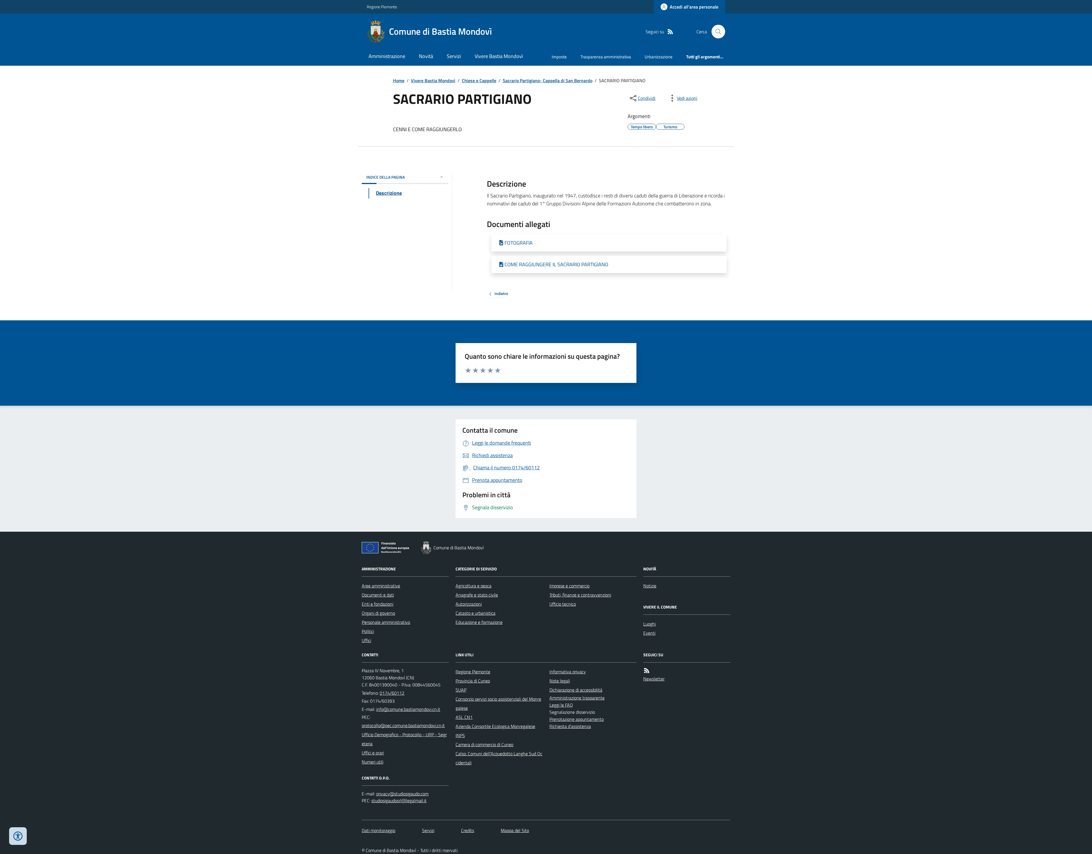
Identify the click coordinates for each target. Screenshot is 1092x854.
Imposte (559, 56)
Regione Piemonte (382, 7)
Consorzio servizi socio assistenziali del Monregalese (498, 703)
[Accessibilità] (17, 836)
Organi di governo (378, 613)
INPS (460, 735)
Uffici (366, 640)
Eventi (649, 633)
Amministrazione (387, 56)
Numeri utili (372, 761)
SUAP (461, 689)
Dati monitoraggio (378, 830)
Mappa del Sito (515, 830)
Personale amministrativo (386, 622)
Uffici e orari (373, 752)
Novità (426, 56)
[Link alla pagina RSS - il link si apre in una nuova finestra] (670, 31)
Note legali (559, 680)
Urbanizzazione (659, 56)
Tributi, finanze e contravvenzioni (580, 594)
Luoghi (649, 623)
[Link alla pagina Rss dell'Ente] (646, 670)
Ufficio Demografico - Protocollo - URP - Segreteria (404, 739)
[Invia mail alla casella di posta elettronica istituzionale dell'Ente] (408, 709)
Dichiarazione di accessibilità (575, 689)
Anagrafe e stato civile (477, 594)
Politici (368, 631)
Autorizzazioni (469, 604)
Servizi (454, 56)
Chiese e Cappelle (479, 80)
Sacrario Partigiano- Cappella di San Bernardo (547, 80)
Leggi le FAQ (561, 705)
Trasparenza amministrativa (605, 56)
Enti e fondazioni (377, 604)
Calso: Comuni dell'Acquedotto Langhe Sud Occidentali (499, 758)
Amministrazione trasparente (577, 697)
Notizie (649, 585)
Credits (467, 830)
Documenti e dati (378, 594)
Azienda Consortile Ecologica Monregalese (495, 726)
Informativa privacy (567, 671)
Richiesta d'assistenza (570, 726)
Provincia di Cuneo (473, 680)
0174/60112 (392, 693)
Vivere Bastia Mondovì (499, 56)
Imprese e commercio (569, 585)
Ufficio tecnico (562, 604)
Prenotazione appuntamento (576, 719)
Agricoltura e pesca (473, 585)
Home (398, 80)
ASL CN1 (464, 717)
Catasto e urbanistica (475, 613)
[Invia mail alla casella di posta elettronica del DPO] (402, 793)
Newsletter (654, 678)
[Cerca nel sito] (716, 31)
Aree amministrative (381, 585)
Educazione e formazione (479, 622)
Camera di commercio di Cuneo (484, 744)
